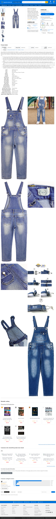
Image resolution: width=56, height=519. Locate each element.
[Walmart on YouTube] (50, 512)
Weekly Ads (41, 502)
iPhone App (47, 507)
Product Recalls (25, 512)
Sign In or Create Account (18, 502)
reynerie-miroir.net (50, 29)
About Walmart (3, 507)
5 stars (14, 480)
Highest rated (13, 491)
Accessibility (25, 511)
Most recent (7, 491)
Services (9, 5)
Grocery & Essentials (19, 5)
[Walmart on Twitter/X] (48, 512)
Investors (2, 511)
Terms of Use (36, 507)
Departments (5, 5)
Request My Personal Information (37, 512)
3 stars (14, 483)
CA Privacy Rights (37, 510)
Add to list (44, 32)
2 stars (14, 484)
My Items (39, 5)
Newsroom (2, 510)
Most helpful (20, 491)
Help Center (27, 502)
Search (53, 491)
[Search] (46, 2)
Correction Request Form (6, 473)
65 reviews (34, 19)
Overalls (22, 49)
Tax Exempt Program (26, 514)
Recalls (24, 510)
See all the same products (51, 466)
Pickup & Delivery (26, 5)
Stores (13, 508)
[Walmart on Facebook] (46, 512)
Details (49, 30)
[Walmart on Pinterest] (52, 512)
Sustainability (3, 512)
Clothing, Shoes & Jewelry (11, 49)
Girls (16, 49)
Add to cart (47, 14)
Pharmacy (31, 5)
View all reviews (4, 488)
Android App (47, 508)
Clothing (19, 49)
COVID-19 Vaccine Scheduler (27, 507)
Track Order (34, 502)
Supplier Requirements (4, 514)
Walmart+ (13, 511)
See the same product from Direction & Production (46, 444)
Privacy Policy (36, 508)
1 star (14, 485)
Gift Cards (13, 512)
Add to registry (51, 32)
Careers (36, 5)
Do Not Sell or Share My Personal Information (38, 514)
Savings (13, 5)
